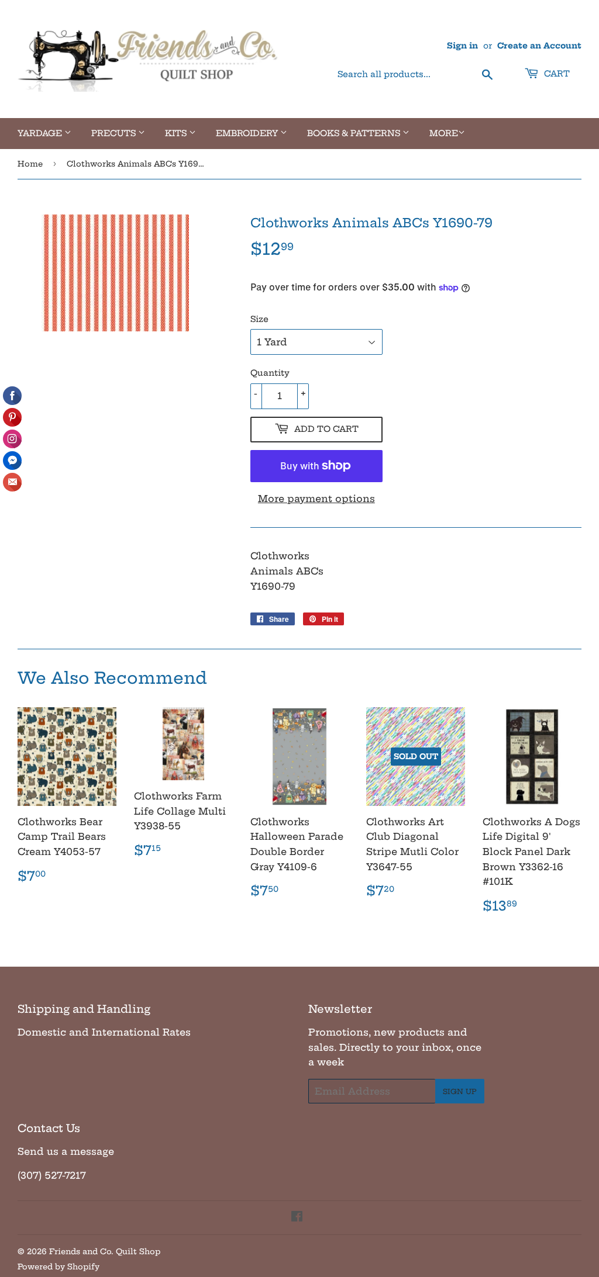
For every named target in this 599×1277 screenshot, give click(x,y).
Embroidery (248, 133)
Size (259, 319)
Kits (177, 133)
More (443, 133)
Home (30, 163)
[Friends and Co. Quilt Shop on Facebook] (297, 1217)
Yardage (41, 133)
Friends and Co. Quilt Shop (104, 1251)
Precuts (114, 133)
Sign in (462, 46)
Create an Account (539, 46)
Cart (556, 73)
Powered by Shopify (58, 1266)
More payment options (316, 498)
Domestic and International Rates (104, 1032)
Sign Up (460, 1091)
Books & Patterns (354, 133)
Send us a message (66, 1151)
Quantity (270, 373)
